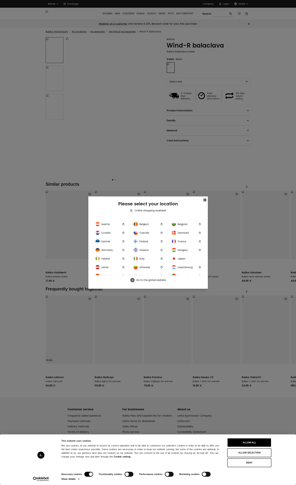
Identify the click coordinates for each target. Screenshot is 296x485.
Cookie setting (122, 456)
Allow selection (249, 452)
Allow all (249, 442)
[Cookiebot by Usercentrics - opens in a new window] (40, 479)
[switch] (129, 474)
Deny (249, 462)
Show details (68, 479)
